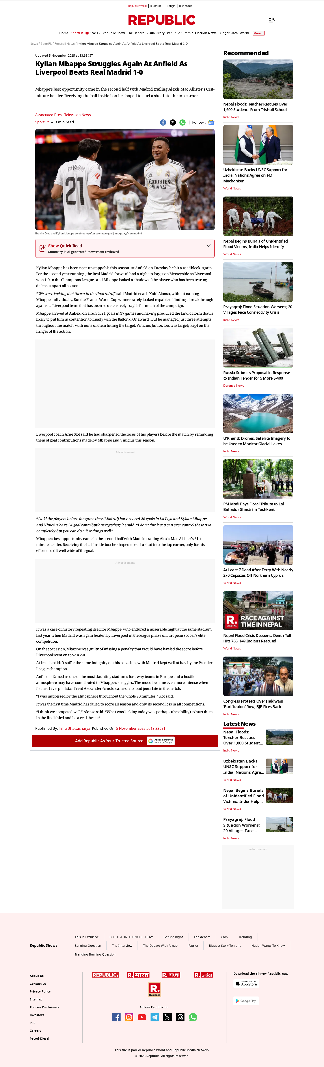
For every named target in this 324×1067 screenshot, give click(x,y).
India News (231, 117)
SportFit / (47, 43)
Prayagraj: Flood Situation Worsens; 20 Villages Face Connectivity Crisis (257, 309)
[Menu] (269, 20)
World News (232, 188)
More (257, 33)
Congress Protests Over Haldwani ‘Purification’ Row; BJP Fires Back (253, 704)
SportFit (42, 122)
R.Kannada (185, 6)
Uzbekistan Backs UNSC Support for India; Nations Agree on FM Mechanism (255, 175)
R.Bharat (155, 6)
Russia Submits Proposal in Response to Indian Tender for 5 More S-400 (256, 375)
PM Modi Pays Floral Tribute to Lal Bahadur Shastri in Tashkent (253, 506)
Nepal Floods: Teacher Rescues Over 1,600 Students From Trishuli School (255, 107)
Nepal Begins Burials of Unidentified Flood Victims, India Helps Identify (255, 244)
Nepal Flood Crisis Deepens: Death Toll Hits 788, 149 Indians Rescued (257, 638)
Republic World (137, 6)
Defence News (233, 385)
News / (35, 43)
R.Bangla (170, 6)
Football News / (65, 43)
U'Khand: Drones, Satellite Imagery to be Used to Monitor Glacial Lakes (256, 441)
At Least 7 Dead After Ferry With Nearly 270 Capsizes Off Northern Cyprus (258, 572)
